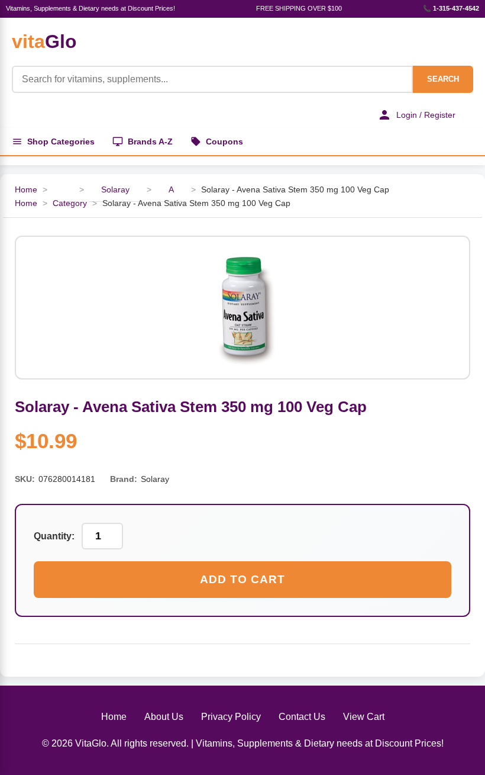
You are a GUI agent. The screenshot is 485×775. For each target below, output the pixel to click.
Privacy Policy (231, 717)
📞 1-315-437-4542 (451, 8)
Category (70, 203)
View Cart (363, 717)
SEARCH (443, 79)
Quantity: (54, 536)
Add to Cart (242, 579)
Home (26, 189)
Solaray (115, 189)
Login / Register (425, 115)
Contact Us (302, 717)
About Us (163, 717)
